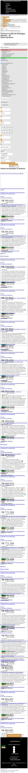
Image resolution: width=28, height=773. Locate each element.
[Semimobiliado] (4, 150)
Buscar (3, 163)
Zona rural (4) (5, 86)
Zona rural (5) (5, 93)
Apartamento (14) (6, 51)
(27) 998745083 (13, 758)
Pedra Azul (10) (5, 75)
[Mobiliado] (4, 151)
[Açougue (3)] (7, 154)
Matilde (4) (4, 89)
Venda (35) (4, 102)
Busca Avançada (13, 164)
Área (2, 134)
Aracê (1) (4, 66)
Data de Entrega (4, 145)
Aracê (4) (4, 67)
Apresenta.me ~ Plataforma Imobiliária (10, 770)
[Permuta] (4, 158)
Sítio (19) (4, 59)
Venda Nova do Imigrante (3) (8, 94)
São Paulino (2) (5, 78)
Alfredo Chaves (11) (6, 87)
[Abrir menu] (0, 15)
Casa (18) (4, 52)
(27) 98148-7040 (15, 757)
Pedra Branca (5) (6, 77)
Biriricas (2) (4, 70)
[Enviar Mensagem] (22, 32)
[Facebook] (14, 747)
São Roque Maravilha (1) (7, 92)
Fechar (13, 163)
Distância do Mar (4, 115)
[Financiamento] (4, 157)
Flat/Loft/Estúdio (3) (7, 55)
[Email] (14, 752)
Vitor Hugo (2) (5, 85)
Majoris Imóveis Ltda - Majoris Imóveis (12, 1)
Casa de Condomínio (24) (8, 54)
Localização (3, 62)
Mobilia (2, 149)
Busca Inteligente (5, 97)
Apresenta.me (4, 769)
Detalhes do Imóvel (5, 152)
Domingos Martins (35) (7, 63)
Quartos (2, 126)
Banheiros (3, 128)
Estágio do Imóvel (5, 103)
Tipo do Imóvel (4, 48)
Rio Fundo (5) (5, 82)
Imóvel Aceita (4, 156)
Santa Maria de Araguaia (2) (8, 83)
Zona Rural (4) (5, 79)
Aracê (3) (4, 68)
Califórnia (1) (5, 71)
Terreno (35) (5, 60)
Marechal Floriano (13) (7, 81)
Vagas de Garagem (5, 131)
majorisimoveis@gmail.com (14, 744)
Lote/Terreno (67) (6, 56)
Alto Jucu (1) (5, 64)
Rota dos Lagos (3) (6, 96)
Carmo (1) (4, 72)
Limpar (8, 163)
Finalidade (3, 101)
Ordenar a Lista (4, 159)
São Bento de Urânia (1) (7, 90)
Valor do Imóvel (4, 106)
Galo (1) (4, 74)
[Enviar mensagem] (7, 29)
